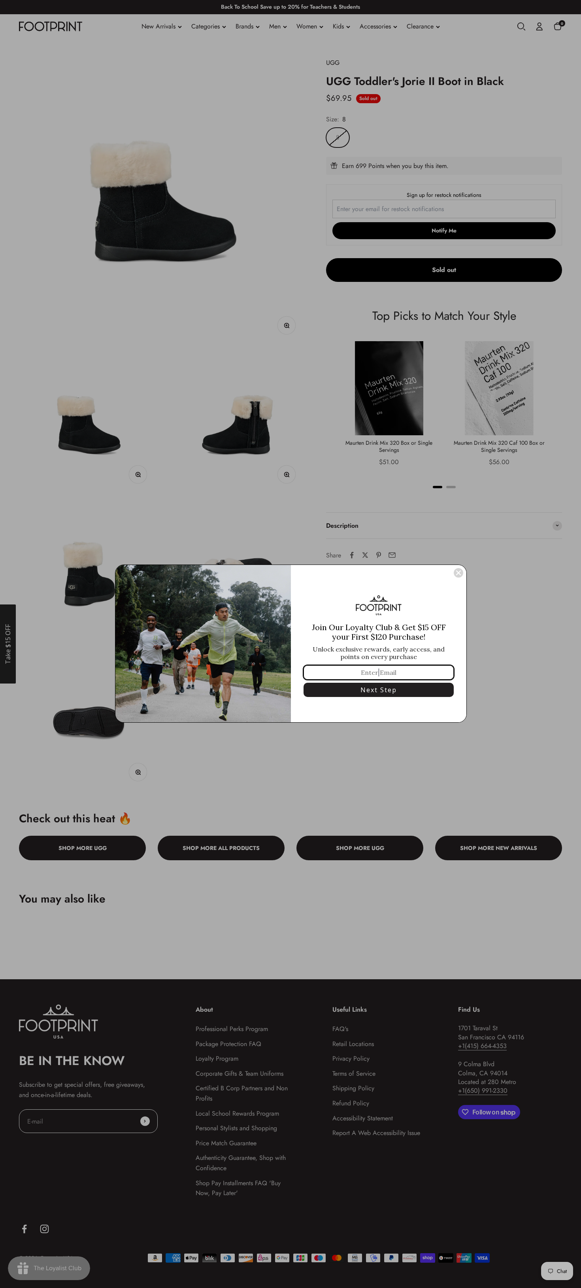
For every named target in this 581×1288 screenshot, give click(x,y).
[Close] (458, 573)
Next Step (378, 690)
